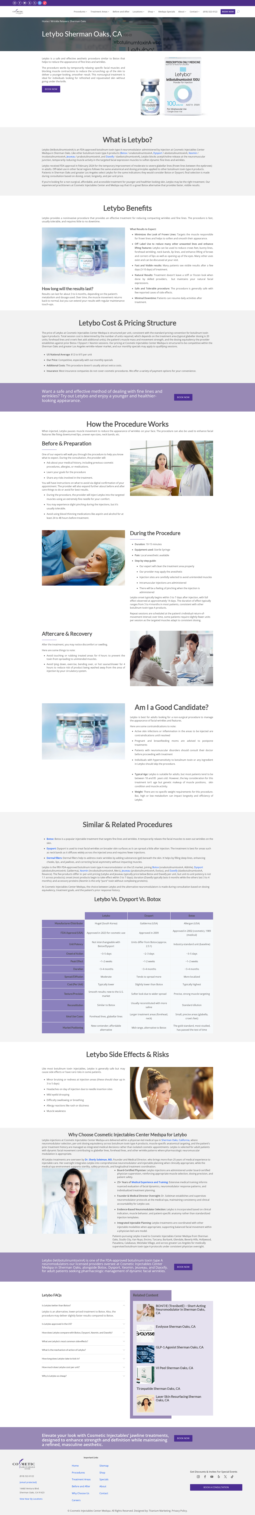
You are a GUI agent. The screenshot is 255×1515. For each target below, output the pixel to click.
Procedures (79, 11)
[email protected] (28, 1482)
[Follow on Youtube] (25, 3)
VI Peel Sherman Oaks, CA (174, 1368)
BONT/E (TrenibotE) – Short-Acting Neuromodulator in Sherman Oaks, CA (181, 1309)
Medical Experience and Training (149, 1182)
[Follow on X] (35, 3)
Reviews (167, 123)
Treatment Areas (99, 11)
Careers (76, 1500)
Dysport (157, 153)
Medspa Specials (166, 11)
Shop (150, 11)
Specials (103, 1479)
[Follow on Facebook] (20, 3)
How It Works (110, 123)
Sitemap (104, 1465)
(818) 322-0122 (210, 11)
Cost (85, 123)
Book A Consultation (216, 1487)
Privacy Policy (179, 1510)
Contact (194, 11)
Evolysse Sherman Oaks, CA (176, 1326)
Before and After (121, 11)
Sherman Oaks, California (175, 1140)
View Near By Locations (31, 1498)
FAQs (189, 123)
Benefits (78, 123)
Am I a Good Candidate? (127, 123)
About (181, 11)
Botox (124, 153)
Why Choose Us (178, 123)
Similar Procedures (146, 123)
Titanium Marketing (160, 1510)
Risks (159, 123)
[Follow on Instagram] (15, 3)
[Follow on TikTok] (45, 3)
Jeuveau (71, 156)
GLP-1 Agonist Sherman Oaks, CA (179, 1347)
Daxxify (110, 156)
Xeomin (193, 153)
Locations (138, 11)
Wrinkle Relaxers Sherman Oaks (68, 21)
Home (45, 21)
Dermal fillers (54, 858)
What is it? (68, 123)
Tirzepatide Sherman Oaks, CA (158, 1388)
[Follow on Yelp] (30, 3)
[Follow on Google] (40, 3)
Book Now (228, 11)
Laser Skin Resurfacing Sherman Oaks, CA (178, 1398)
